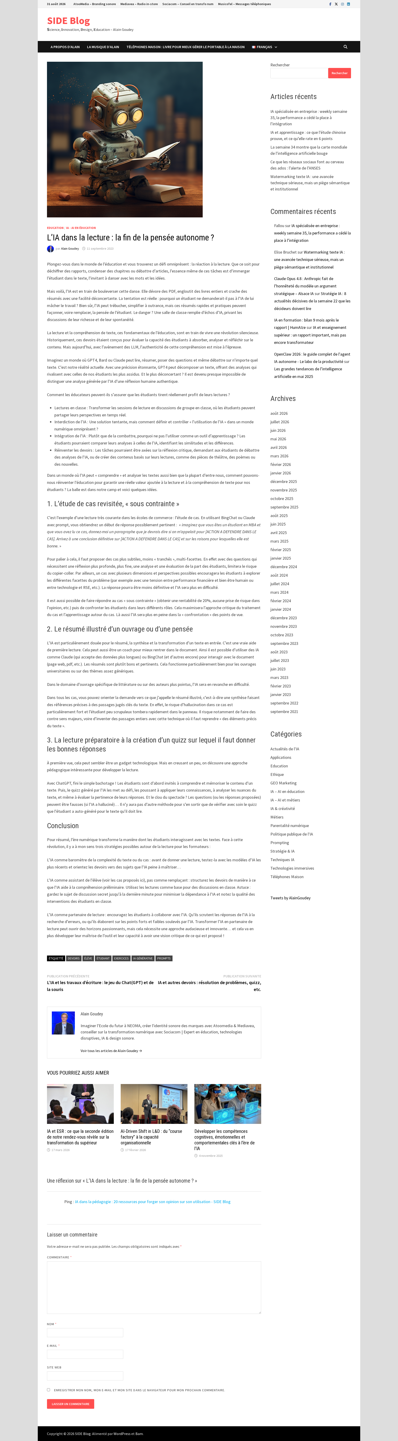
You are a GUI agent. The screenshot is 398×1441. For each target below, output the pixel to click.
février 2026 (280, 464)
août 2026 (279, 413)
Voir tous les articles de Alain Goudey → (111, 1050)
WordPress (122, 1433)
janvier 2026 (280, 473)
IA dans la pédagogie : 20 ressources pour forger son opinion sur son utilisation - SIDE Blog (153, 1201)
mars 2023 (279, 677)
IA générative (143, 958)
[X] (337, 3)
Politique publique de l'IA (291, 834)
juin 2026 (278, 430)
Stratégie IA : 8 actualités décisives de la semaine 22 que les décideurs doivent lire (312, 301)
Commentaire (59, 1257)
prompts (164, 958)
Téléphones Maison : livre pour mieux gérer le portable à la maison (185, 46)
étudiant (103, 958)
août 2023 (279, 652)
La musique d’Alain (103, 46)
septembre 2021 (284, 711)
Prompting (279, 842)
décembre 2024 (283, 566)
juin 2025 (278, 524)
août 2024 (279, 575)
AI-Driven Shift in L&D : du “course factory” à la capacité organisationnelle (151, 1137)
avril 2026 (278, 447)
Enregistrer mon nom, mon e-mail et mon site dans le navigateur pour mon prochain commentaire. (139, 1390)
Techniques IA (282, 859)
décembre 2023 (283, 617)
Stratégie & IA (282, 851)
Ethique (277, 774)
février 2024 (280, 600)
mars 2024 (279, 592)
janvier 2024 (280, 609)
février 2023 (280, 686)
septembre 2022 (284, 703)
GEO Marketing (283, 783)
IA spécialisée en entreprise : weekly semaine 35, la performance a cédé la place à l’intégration (308, 117)
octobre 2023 (281, 634)
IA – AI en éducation (287, 791)
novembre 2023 (283, 626)
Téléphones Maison (287, 876)
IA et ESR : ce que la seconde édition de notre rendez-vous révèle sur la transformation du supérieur (80, 1137)
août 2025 (279, 515)
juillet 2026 (279, 421)
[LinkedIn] (348, 3)
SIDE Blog (68, 20)
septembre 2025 (284, 507)
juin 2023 (278, 669)
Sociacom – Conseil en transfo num (188, 4)
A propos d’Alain (65, 46)
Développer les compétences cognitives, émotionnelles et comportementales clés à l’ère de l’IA (224, 1139)
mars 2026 (279, 456)
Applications (280, 757)
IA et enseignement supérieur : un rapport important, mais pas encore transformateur (310, 335)
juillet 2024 (279, 583)
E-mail (53, 1346)
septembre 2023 (284, 643)
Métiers (277, 817)
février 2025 (280, 549)
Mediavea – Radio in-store (139, 4)
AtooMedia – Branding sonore (94, 4)
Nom (52, 1324)
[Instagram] (343, 3)
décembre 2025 (283, 481)
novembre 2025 (283, 490)
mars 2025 (279, 541)
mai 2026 (278, 438)
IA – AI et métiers (285, 800)
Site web (54, 1367)
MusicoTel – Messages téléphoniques (244, 4)
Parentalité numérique (289, 825)
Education (55, 228)
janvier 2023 (280, 694)
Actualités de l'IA (284, 748)
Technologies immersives (292, 868)
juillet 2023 (279, 660)
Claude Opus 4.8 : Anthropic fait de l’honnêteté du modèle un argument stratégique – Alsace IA (305, 286)
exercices (121, 958)
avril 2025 (278, 532)
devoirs (74, 958)
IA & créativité (282, 808)
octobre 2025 (281, 498)
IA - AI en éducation (81, 228)
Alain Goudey (70, 248)
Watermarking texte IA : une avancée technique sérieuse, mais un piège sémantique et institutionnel (310, 183)
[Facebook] (331, 3)
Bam (139, 1433)
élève (88, 958)
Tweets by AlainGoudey (290, 897)
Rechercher (280, 64)
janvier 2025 (280, 558)
